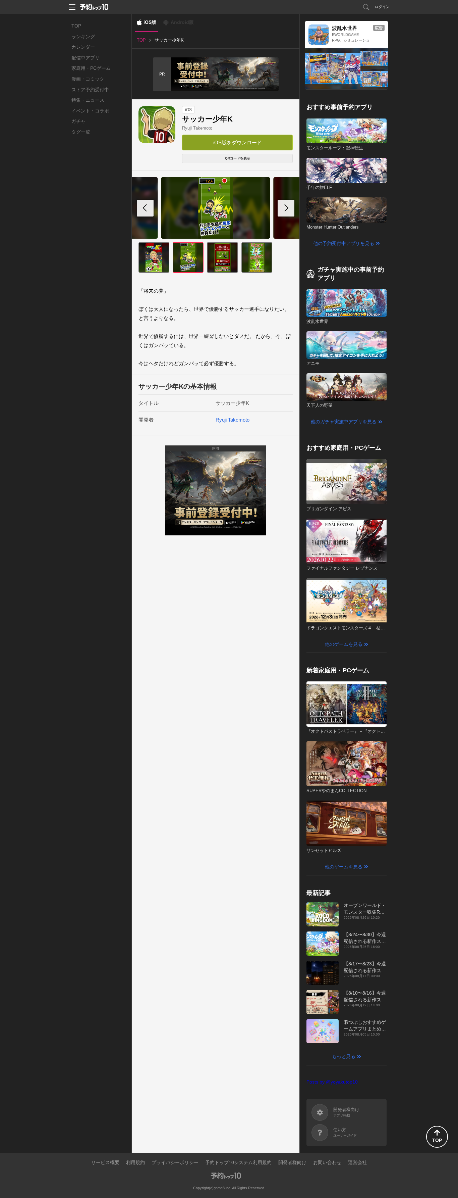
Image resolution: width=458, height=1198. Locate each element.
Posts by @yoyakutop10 (332, 1082)
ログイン (382, 7)
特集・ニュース (87, 100)
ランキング (83, 36)
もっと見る (343, 1056)
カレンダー (83, 47)
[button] (286, 208)
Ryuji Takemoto (197, 128)
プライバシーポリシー (175, 1162)
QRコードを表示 (237, 158)
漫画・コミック (87, 79)
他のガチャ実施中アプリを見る (344, 421)
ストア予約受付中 (90, 89)
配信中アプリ (85, 57)
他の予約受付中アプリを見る (343, 243)
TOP (76, 26)
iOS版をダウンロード (237, 142)
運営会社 (357, 1162)
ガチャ (78, 121)
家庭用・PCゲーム (91, 68)
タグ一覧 (80, 132)
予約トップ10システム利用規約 (238, 1162)
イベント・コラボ (90, 110)
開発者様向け (292, 1162)
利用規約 (135, 1162)
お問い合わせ (327, 1162)
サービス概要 (105, 1162)
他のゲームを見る (343, 644)
